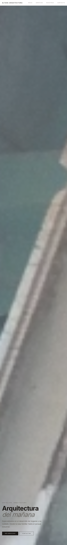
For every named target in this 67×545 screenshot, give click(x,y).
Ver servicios (10, 533)
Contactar (26, 533)
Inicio (30, 2)
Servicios (39, 2)
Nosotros (50, 2)
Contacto (61, 2)
